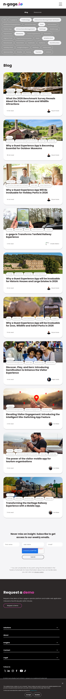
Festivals (31, 43)
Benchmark (8, 43)
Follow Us (6, 667)
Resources (37, 12)
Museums (19, 34)
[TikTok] (26, 672)
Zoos (41, 24)
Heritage (42, 29)
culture (48, 52)
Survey (28, 52)
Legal (5, 658)
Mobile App (54, 29)
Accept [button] (28, 695)
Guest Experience (33, 34)
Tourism (38, 52)
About (5, 635)
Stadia (19, 52)
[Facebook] (18, 672)
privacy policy (39, 572)
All (5, 20)
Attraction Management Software (47, 20)
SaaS (38, 38)
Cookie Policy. (33, 690)
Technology (25, 20)
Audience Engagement (12, 24)
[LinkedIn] (10, 672)
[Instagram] (14, 672)
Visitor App (8, 29)
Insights (6, 643)
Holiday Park (8, 47)
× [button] (62, 683)
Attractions (52, 24)
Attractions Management (25, 29)
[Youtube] (22, 672)
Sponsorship (8, 52)
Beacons (47, 34)
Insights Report (22, 47)
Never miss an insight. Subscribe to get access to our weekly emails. (33, 535)
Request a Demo (12, 606)
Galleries (42, 43)
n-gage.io (13, 20)
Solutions (7, 628)
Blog (26, 12)
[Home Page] (13, 4)
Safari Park (47, 47)
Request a (18, 592)
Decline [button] (37, 695)
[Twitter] (5, 672)
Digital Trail (8, 38)
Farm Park (20, 43)
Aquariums (8, 34)
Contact (6, 650)
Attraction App (30, 24)
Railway (36, 47)
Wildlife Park (48, 38)
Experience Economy (24, 38)
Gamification (54, 43)
